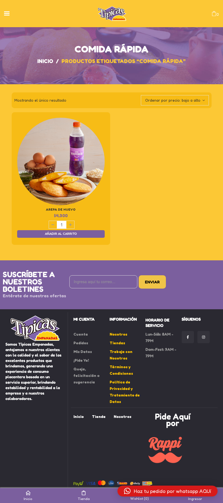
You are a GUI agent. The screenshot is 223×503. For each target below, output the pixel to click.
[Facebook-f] (188, 337)
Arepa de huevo (61, 209)
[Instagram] (203, 337)
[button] (167, 491)
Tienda (84, 498)
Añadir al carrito (61, 234)
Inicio (45, 61)
